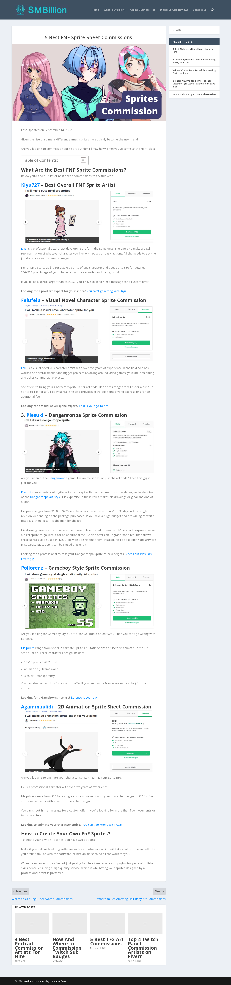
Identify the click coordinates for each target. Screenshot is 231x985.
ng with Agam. (114, 824)
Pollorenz (32, 568)
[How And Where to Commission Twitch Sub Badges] (69, 923)
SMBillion (28, 981)
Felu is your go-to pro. (94, 406)
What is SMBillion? (115, 9)
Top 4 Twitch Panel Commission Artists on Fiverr (143, 948)
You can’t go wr (92, 824)
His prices (27, 648)
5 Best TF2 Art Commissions (107, 941)
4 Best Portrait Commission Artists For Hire (29, 948)
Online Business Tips (142, 9)
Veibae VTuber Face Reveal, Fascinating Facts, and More (194, 72)
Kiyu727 (30, 185)
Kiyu (24, 248)
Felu (24, 368)
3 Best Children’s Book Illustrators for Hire (193, 50)
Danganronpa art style (45, 497)
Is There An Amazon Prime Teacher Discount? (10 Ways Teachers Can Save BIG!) (194, 83)
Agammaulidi (37, 706)
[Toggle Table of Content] (81, 160)
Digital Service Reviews (174, 9)
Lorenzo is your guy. (84, 697)
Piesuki (35, 415)
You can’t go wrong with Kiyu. (107, 291)
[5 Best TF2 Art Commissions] (107, 923)
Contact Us (199, 9)
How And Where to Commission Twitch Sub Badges (67, 948)
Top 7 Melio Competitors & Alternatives (194, 94)
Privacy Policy (43, 981)
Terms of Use (59, 981)
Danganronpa (58, 478)
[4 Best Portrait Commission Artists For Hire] (32, 923)
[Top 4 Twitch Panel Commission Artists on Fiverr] (145, 923)
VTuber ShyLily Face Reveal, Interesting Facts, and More (194, 61)
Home (95, 9)
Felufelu (31, 300)
